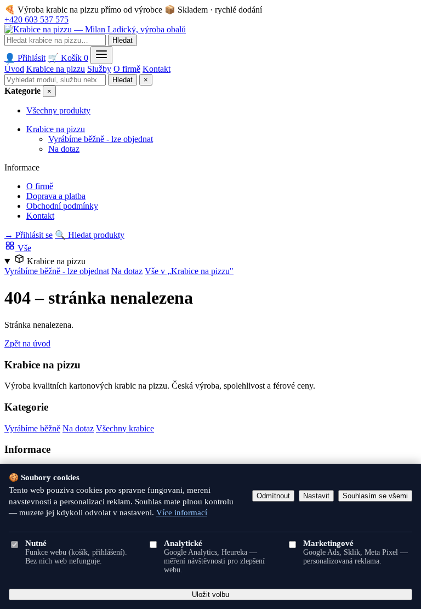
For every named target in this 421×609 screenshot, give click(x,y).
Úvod (14, 68)
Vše (23, 248)
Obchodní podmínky (62, 205)
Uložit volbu (210, 594)
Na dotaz (63, 148)
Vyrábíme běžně (32, 428)
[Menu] (101, 55)
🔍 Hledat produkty (89, 235)
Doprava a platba (56, 196)
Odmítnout (273, 496)
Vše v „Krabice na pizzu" (189, 271)
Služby (99, 68)
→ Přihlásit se (28, 235)
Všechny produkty (58, 110)
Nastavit (316, 496)
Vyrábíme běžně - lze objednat (100, 139)
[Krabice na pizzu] (95, 29)
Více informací (181, 512)
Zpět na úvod (27, 343)
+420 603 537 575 (36, 19)
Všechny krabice (125, 428)
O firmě (126, 68)
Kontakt (156, 68)
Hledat (122, 40)
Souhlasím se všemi (375, 496)
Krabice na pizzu (55, 68)
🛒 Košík (68, 57)
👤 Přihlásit (24, 57)
